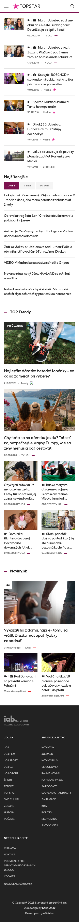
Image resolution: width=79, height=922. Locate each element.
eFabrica (48, 913)
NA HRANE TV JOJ (52, 780)
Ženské (9, 786)
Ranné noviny (51, 773)
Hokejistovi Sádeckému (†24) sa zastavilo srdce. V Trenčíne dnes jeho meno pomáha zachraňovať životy (39, 200)
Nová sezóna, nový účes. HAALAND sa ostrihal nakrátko (37, 276)
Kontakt (9, 854)
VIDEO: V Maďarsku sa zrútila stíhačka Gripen (36, 262)
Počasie (9, 819)
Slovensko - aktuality (56, 793)
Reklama (10, 848)
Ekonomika (49, 819)
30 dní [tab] (44, 185)
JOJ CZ (8, 767)
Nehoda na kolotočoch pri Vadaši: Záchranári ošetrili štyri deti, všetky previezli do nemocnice (38, 292)
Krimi (45, 806)
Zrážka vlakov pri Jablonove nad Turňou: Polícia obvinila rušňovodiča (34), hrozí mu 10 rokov (38, 249)
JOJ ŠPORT (11, 760)
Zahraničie (49, 799)
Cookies (9, 876)
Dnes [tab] (11, 185)
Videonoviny (50, 767)
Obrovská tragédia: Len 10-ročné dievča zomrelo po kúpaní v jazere (38, 218)
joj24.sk (47, 754)
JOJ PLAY (9, 754)
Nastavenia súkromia (18, 884)
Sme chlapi (11, 799)
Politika (47, 812)
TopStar (9, 793)
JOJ (6, 747)
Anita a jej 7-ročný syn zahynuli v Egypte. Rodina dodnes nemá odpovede (38, 234)
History (9, 812)
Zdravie (9, 806)
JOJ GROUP (11, 773)
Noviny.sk (48, 747)
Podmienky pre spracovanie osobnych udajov (19, 865)
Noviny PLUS (50, 760)
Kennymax (48, 908)
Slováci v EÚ (50, 825)
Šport (8, 780)
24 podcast (49, 786)
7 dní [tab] (27, 185)
